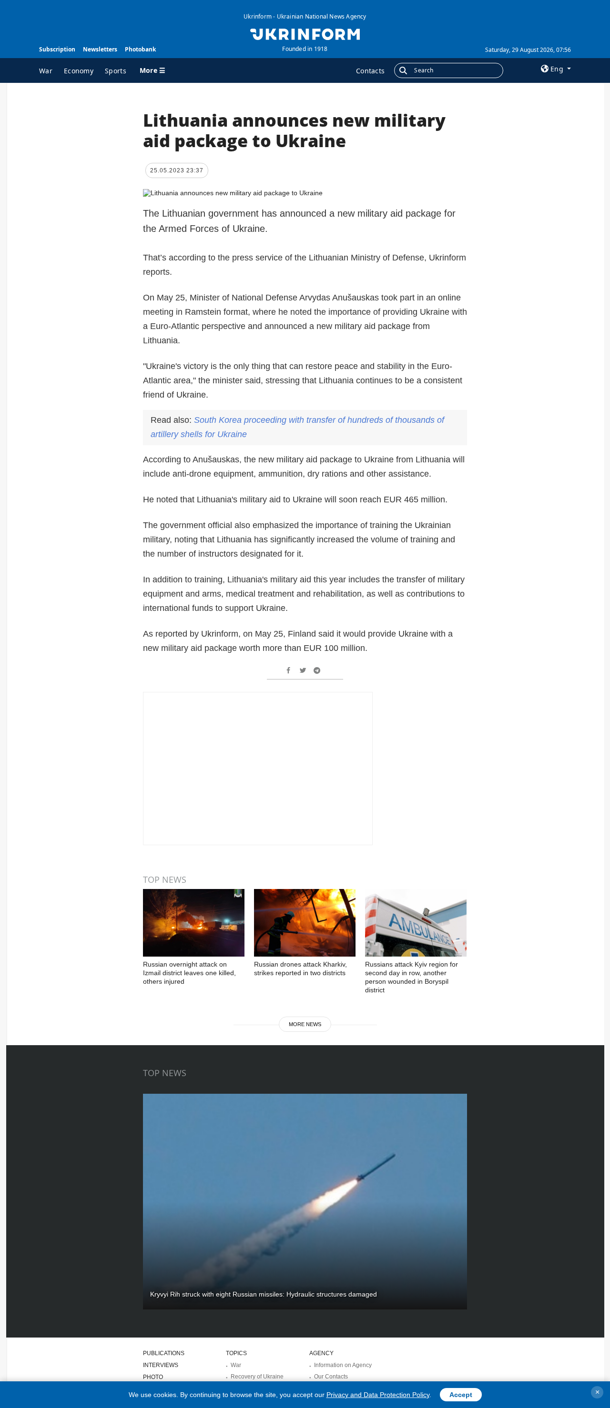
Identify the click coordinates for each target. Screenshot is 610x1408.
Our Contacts (331, 1376)
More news (305, 1024)
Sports (115, 70)
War (45, 70)
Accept (460, 1394)
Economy (78, 70)
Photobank (140, 49)
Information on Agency (343, 1365)
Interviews (160, 1365)
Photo (153, 1377)
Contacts (370, 70)
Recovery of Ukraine (257, 1376)
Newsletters (100, 49)
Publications (163, 1353)
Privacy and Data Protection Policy (377, 1394)
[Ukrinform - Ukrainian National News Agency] (304, 33)
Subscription (57, 49)
